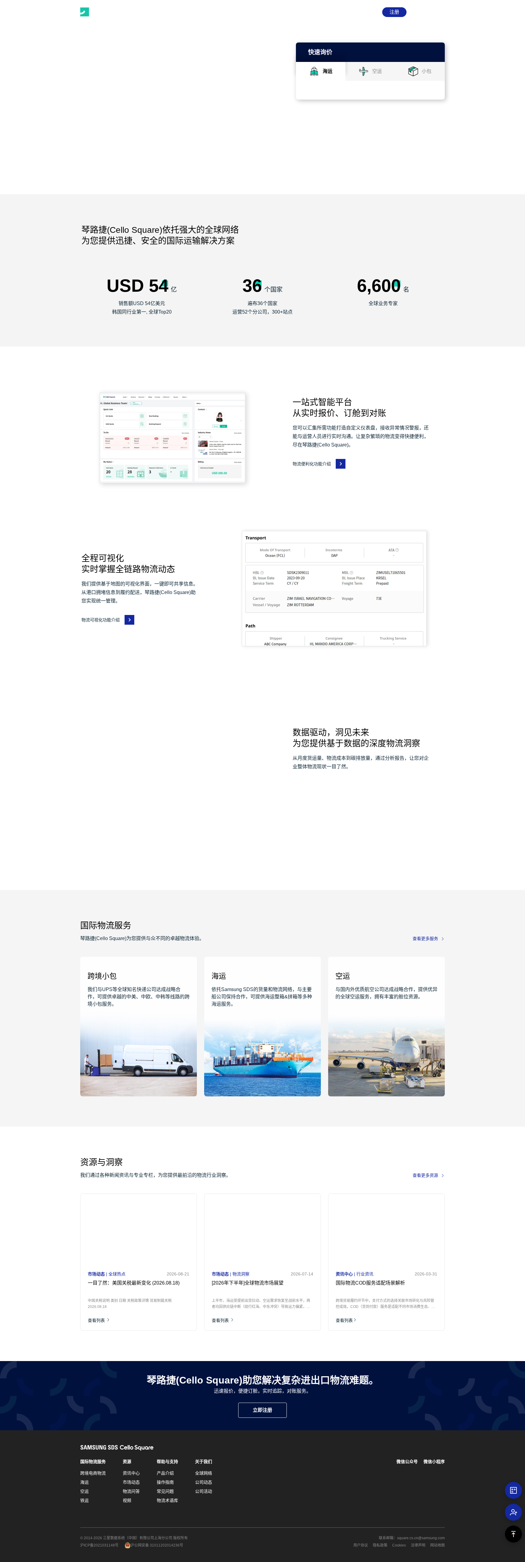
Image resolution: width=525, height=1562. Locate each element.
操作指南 (165, 1482)
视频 (127, 1500)
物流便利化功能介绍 (312, 463)
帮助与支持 (167, 1461)
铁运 (84, 1500)
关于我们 (203, 1461)
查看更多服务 (425, 938)
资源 (127, 1461)
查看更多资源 (425, 1175)
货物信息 (318, 165)
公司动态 (203, 1482)
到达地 (315, 135)
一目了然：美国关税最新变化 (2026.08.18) (134, 1282)
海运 (84, 1482)
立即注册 (262, 1410)
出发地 (315, 104)
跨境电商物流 (93, 1473)
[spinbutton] (349, 179)
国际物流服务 (93, 1461)
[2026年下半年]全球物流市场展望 (247, 1282)
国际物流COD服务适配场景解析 (370, 1282)
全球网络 (203, 1473)
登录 (370, 12)
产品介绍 (165, 1473)
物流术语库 (167, 1500)
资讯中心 (131, 1473)
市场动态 (131, 1482)
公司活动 (203, 1491)
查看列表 (97, 1320)
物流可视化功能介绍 (100, 619)
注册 (394, 12)
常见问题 (165, 1491)
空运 (84, 1491)
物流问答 (131, 1491)
